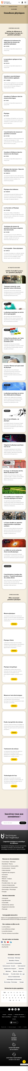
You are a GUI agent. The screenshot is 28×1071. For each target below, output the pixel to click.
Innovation (5, 874)
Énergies (4, 891)
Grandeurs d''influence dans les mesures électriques (13, 97)
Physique (6, 113)
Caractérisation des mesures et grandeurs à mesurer (13, 132)
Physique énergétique (10, 667)
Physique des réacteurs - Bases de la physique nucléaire (14, 170)
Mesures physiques (9, 613)
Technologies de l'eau (10, 775)
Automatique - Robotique (8, 861)
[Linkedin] (11, 942)
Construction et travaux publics (10, 866)
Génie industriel (6, 870)
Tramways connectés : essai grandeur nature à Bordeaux (12, 287)
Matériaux (4, 877)
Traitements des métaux (11, 749)
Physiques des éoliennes (11, 189)
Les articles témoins (7, 931)
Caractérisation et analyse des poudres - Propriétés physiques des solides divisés (13, 576)
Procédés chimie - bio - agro (9, 883)
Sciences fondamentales (8, 885)
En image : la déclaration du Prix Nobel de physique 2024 (13, 471)
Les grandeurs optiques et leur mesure (13, 60)
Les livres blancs (6, 927)
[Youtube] (8, 942)
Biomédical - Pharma (7, 864)
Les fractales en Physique (11, 208)
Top (4, 992)
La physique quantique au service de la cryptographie (14, 313)
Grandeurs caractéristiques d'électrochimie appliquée (12, 77)
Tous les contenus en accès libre (10, 933)
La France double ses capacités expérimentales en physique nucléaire (13, 524)
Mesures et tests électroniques (13, 695)
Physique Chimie (9, 640)
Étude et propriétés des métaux (13, 722)
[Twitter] (5, 942)
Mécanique (5, 881)
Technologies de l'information (10, 887)
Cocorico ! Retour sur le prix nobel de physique (14, 366)
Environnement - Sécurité (8, 868)
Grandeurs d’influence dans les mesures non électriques (13, 153)
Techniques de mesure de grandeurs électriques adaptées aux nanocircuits (13, 228)
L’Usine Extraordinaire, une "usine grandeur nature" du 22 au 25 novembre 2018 (14, 340)
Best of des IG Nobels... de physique (11, 420)
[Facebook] (2, 942)
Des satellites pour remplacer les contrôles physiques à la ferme (13, 497)
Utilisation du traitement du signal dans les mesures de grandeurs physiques (12, 42)
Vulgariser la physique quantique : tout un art (14, 445)
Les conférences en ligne (8, 929)
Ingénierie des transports (8, 872)
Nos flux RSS (5, 947)
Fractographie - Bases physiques (13, 248)
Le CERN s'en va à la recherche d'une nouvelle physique (13, 551)
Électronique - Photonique (9, 889)
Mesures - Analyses (7, 878)
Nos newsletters (6, 945)
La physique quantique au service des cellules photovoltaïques (14, 394)
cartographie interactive (13, 917)
